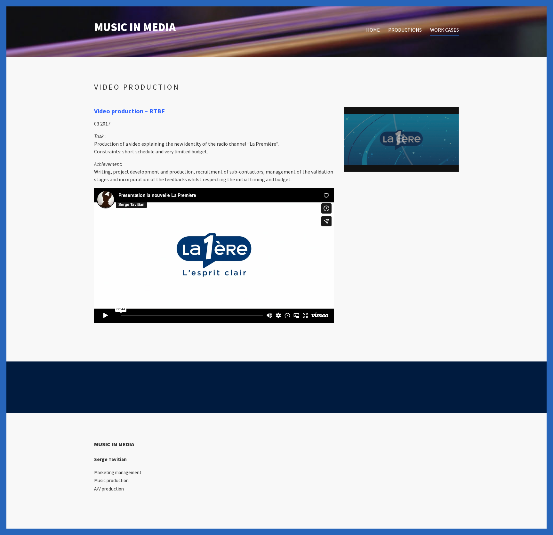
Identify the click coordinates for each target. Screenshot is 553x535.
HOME (373, 30)
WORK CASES (444, 30)
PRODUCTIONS (405, 30)
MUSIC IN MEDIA (134, 27)
